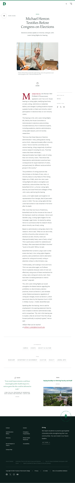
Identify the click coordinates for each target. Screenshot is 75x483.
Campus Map (9, 449)
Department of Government (27, 360)
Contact (8, 428)
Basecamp (11, 360)
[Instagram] (14, 475)
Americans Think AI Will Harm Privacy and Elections (28, 461)
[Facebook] (7, 475)
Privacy (36, 470)
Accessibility (26, 443)
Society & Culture (44, 348)
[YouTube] (17, 475)
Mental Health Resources (26, 438)
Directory (8, 438)
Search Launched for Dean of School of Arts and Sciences (37, 463)
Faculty (51, 360)
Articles (37, 14)
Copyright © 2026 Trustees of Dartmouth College (18, 470)
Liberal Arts (61, 360)
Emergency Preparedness (26, 432)
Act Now (45, 442)
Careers (25, 428)
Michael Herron (36, 94)
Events (33, 348)
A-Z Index (45, 470)
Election (43, 360)
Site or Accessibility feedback (60, 470)
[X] (10, 475)
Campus (25, 348)
